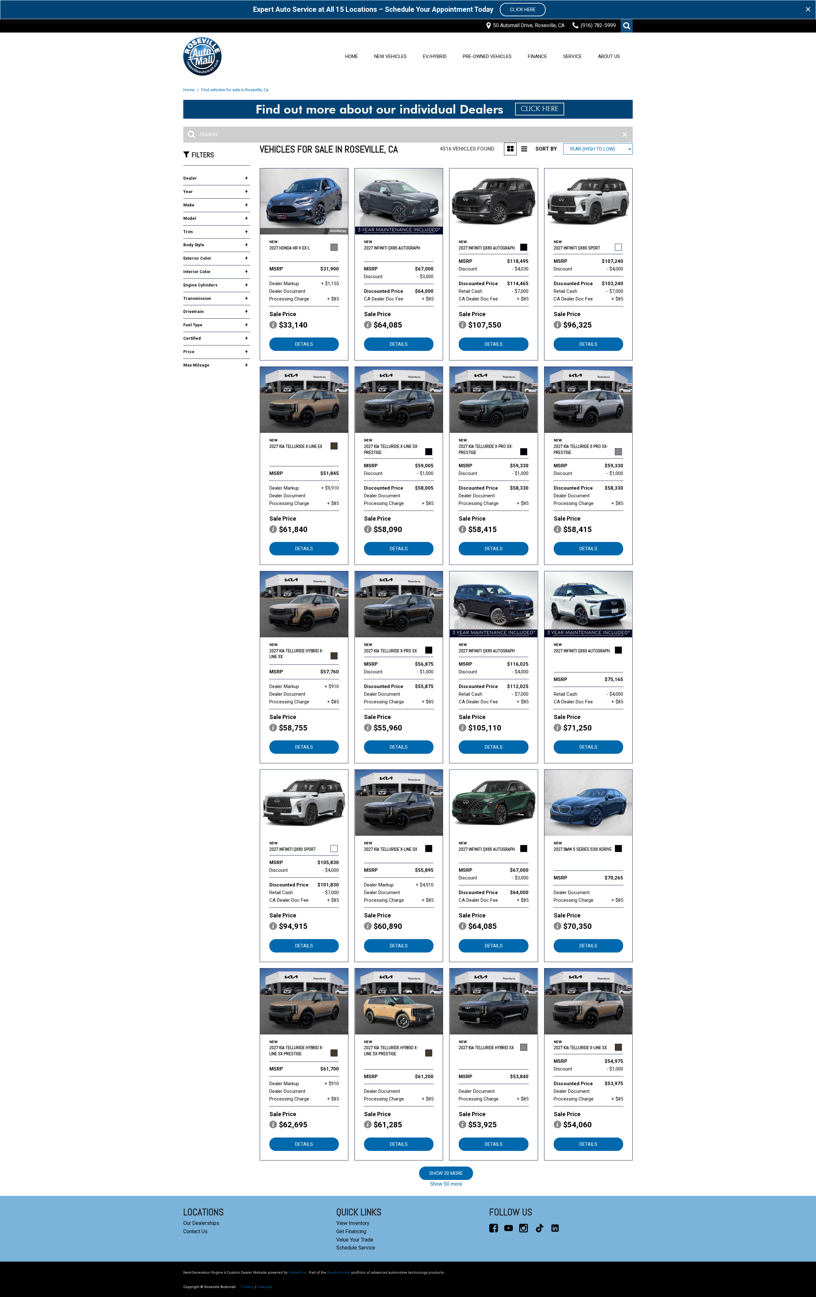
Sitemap (265, 1287)
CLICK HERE (523, 9)
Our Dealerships (201, 1223)
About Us (609, 56)
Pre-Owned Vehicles (487, 56)
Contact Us (195, 1231)
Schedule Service (355, 1248)
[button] (627, 26)
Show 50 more (446, 1184)
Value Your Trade (354, 1240)
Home (351, 56)
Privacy (247, 1287)
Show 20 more (446, 1173)
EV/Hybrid (435, 56)
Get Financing (351, 1231)
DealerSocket (338, 1273)
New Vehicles (390, 56)
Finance (537, 56)
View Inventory (352, 1223)
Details (304, 344)
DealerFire (297, 1273)
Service (572, 56)
